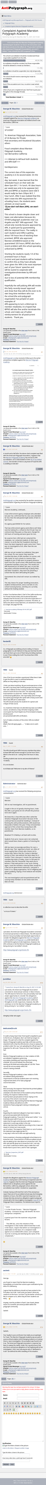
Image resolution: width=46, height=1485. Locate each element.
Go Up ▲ (30, 1480)
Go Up (4, 1379)
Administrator (9, 783)
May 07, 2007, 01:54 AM (9, 644)
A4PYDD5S (12, 340)
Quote (40, 324)
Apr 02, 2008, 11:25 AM (9, 1274)
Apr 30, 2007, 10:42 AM (11, 496)
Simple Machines (28, 1482)
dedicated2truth (10, 1028)
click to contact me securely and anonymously (22, 336)
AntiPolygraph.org (9, 116)
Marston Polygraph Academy (27, 118)
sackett (6, 1270)
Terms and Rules (21, 1480)
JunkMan (7, 979)
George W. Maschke (11, 109)
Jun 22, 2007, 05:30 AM (9, 903)
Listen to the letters (8, 1448)
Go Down (5, 103)
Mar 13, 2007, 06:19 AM (11, 112)
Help (14, 1480)
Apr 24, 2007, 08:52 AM (11, 449)
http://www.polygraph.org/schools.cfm (16, 950)
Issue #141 (37, 1200)
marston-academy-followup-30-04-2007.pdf (18, 609)
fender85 (7, 641)
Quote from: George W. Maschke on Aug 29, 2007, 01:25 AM (23, 987)
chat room (24, 330)
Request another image (22, 1448)
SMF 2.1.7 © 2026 (18, 1482)
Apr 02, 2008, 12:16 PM (11, 1327)
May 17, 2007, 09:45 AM (9, 673)
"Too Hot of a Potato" (22, 341)
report (5, 1182)
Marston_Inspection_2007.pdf (14, 1152)
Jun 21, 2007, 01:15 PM (10, 787)
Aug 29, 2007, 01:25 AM (11, 927)
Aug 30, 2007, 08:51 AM (9, 982)
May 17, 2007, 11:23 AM (9, 746)
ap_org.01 (23, 334)
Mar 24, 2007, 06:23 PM (10, 351)
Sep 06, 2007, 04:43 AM (11, 1031)
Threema (6, 340)
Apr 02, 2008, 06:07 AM (11, 1171)
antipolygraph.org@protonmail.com (18, 338)
